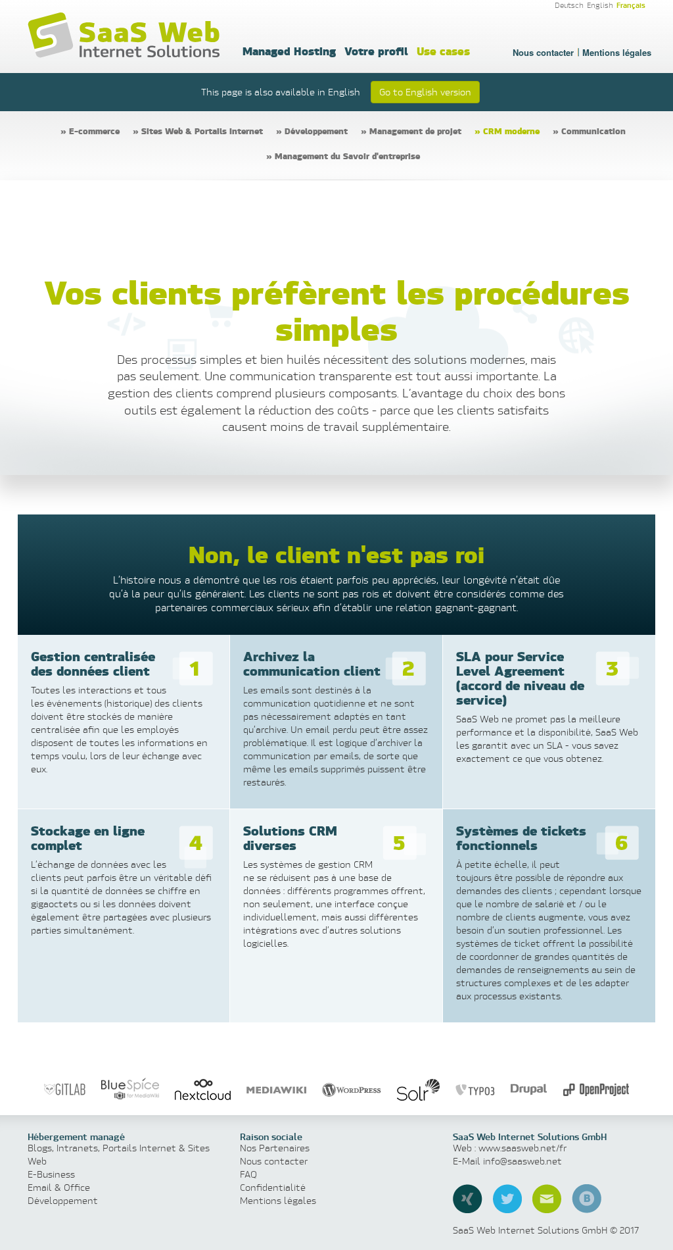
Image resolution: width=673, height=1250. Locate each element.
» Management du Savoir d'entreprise (343, 155)
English (600, 5)
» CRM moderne (507, 130)
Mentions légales (616, 52)
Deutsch (569, 5)
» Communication (589, 130)
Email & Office (59, 1187)
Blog (586, 1198)
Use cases (443, 50)
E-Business (51, 1174)
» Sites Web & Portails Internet (198, 130)
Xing (467, 1198)
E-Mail (546, 1198)
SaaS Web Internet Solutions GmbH (126, 36)
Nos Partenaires (275, 1147)
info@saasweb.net (522, 1160)
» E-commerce (90, 130)
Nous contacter (543, 52)
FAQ (248, 1174)
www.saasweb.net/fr (522, 1147)
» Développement (312, 130)
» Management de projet (411, 130)
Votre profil (376, 50)
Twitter (507, 1198)
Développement (63, 1200)
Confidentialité (273, 1187)
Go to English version (425, 91)
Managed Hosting (289, 50)
